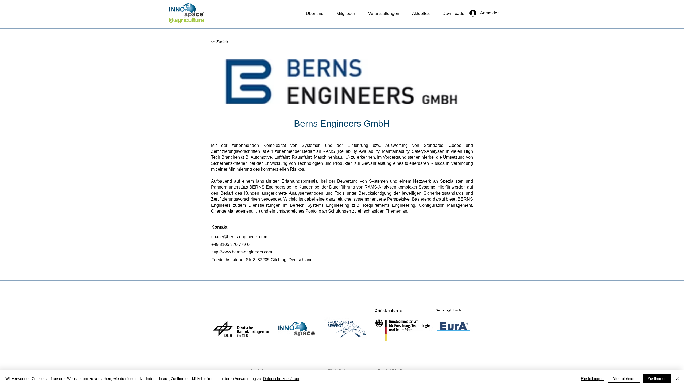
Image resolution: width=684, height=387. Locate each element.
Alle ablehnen (623, 378)
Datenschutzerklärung (281, 378)
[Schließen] (677, 378)
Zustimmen (657, 378)
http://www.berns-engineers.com (241, 252)
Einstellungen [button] (592, 378)
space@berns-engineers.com (239, 236)
